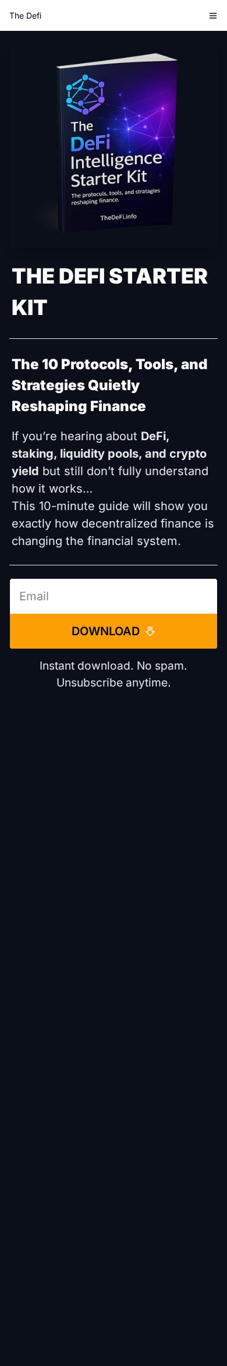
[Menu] (213, 15)
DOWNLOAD (106, 631)
